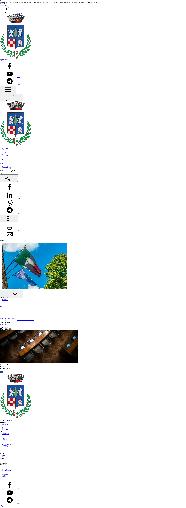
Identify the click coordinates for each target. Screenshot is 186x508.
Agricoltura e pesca (5, 446)
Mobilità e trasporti (5, 439)
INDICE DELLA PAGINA (4, 297)
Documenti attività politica (6, 167)
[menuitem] (3, 191)
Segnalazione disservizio (6, 471)
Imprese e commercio (5, 435)
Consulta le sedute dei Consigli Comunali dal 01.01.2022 (9, 318)
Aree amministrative (5, 425)
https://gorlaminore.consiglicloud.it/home (10, 306)
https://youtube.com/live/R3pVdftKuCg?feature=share (25, 320)
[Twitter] (2, 160)
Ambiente (3, 443)
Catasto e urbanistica (5, 437)
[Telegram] (2, 161)
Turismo (3, 438)
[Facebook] (2, 158)
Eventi (3, 456)
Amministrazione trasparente (6, 473)
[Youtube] (2, 159)
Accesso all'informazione (6, 152)
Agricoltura (4, 154)
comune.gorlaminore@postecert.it (7, 467)
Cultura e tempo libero (5, 434)
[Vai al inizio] (0, 370)
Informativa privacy (5, 474)
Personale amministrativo (6, 428)
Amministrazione (5, 165)
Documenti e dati (5, 166)
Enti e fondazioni (5, 426)
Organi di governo (5, 424)
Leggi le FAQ (4, 469)
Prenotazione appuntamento (6, 470)
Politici (3, 427)
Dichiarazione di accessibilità (6, 476)
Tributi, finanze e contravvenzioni (7, 442)
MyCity (2, 506)
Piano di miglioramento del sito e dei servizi (9, 477)
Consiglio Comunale (3, 324)
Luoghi (3, 455)
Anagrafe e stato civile (5, 433)
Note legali (4, 475)
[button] (5, 148)
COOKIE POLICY (3, 3)
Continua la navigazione (4, 5)
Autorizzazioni (4, 445)
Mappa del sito (2, 505)
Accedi (1, 163)
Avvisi (3, 451)
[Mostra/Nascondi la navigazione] (8, 90)
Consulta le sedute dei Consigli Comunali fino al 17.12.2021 (9, 315)
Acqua (3, 153)
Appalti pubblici (4, 436)
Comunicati (4, 450)
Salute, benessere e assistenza (6, 444)
